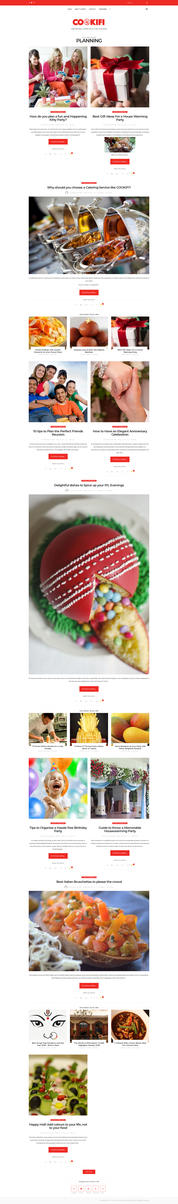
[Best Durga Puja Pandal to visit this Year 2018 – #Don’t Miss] (48, 1026)
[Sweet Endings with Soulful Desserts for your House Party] (48, 333)
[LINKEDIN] (88, 1188)
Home (69, 9)
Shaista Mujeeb (48, 125)
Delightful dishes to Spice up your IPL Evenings (89, 485)
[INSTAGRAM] (95, 1188)
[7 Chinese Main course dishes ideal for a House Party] (130, 1026)
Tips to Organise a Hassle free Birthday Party (58, 829)
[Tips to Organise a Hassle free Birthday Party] (58, 788)
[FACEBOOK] (74, 1188)
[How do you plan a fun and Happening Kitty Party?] (58, 76)
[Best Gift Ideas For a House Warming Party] (120, 76)
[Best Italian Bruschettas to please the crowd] (89, 931)
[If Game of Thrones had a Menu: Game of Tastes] (89, 729)
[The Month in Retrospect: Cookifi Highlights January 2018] (89, 1026)
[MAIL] (103, 1188)
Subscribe (103, 9)
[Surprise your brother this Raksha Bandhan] (89, 333)
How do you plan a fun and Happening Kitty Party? (58, 118)
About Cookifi (80, 9)
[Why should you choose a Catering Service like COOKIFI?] (89, 235)
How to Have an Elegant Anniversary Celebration (120, 432)
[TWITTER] (81, 1188)
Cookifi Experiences (58, 112)
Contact (92, 9)
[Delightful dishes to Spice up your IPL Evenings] (89, 584)
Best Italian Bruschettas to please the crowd (89, 882)
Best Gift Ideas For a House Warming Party (120, 118)
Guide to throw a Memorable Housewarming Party (120, 829)
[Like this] (70, 154)
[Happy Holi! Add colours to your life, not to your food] (58, 1085)
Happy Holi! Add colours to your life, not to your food (58, 1126)
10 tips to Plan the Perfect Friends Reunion (58, 432)
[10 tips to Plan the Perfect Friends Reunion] (58, 391)
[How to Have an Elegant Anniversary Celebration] (120, 391)
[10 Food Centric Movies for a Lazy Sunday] (48, 729)
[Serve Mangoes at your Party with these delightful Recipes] (130, 729)
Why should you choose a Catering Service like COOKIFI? (89, 187)
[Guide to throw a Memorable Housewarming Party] (120, 788)
